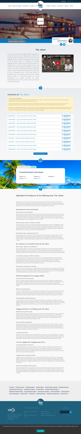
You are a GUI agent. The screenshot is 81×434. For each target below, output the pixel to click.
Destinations (26, 5)
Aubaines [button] (54, 5)
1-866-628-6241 (46, 413)
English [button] (64, 1)
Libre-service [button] (60, 5)
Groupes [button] (48, 5)
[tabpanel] (40, 175)
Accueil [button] (9, 5)
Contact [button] (66, 5)
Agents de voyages (17, 5)
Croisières (32, 5)
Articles (71, 5)
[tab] (23, 167)
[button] (40, 116)
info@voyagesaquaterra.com (49, 415)
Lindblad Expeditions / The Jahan (16, 41)
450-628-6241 (45, 411)
